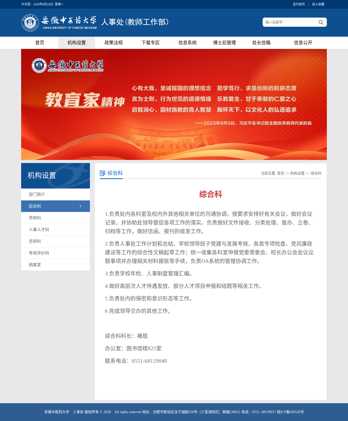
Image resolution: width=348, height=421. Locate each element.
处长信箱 (261, 42)
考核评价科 (39, 253)
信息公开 (303, 42)
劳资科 (35, 241)
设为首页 (299, 4)
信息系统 (187, 42)
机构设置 (77, 42)
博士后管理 (224, 42)
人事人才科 (39, 229)
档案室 (35, 265)
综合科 (35, 206)
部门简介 (37, 194)
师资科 (35, 218)
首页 (39, 42)
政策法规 (113, 42)
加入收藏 (318, 4)
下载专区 (150, 42)
